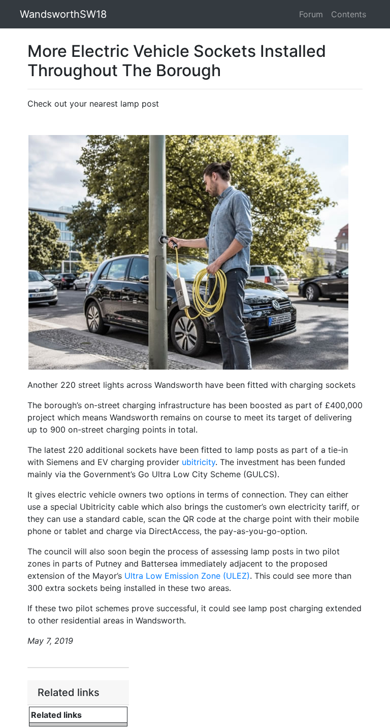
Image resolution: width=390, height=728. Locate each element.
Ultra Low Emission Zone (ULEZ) (187, 576)
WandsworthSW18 (63, 14)
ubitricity (198, 462)
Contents (348, 14)
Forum (311, 14)
